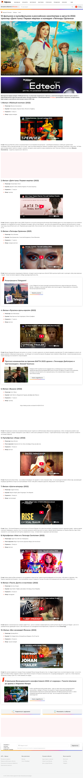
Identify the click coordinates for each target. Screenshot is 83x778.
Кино (19, 12)
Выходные (17, 2)
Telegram (65, 763)
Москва (23, 759)
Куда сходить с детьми (47, 759)
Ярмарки (64, 2)
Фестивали (33, 2)
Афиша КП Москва (7, 12)
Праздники (57, 2)
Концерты (25, 2)
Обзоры (15, 12)
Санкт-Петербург (26, 761)
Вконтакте (65, 759)
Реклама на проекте (80, 7)
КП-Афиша (53, 97)
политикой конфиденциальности (39, 748)
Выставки (41, 2)
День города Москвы (47, 763)
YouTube (65, 761)
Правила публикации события (8, 761)
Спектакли (49, 2)
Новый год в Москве (47, 761)
